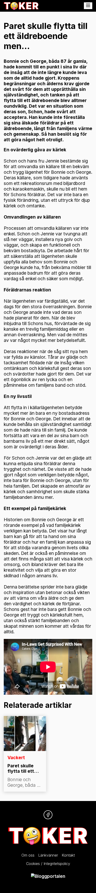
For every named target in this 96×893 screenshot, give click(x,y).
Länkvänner (48, 855)
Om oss (27, 855)
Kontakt (68, 855)
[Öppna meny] (88, 5)
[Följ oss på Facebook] (48, 814)
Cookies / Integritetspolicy (48, 863)
